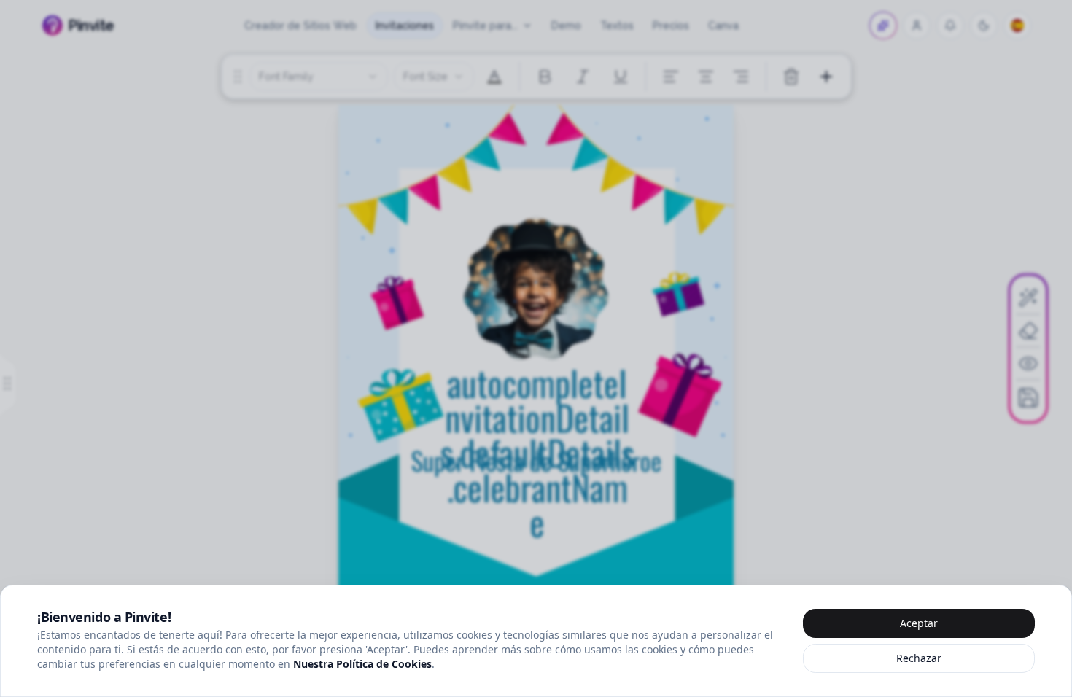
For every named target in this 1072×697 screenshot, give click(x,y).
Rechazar (918, 658)
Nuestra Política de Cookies (362, 664)
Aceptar (919, 623)
